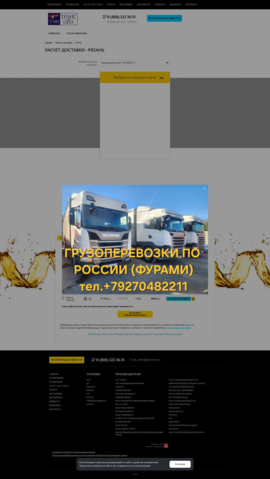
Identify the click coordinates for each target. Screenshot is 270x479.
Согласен (180, 464)
